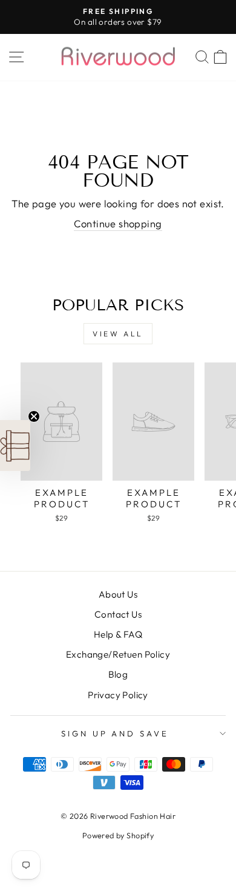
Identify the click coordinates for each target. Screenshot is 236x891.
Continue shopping (118, 223)
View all (118, 333)
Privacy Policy (118, 695)
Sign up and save (115, 733)
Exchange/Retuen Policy (118, 654)
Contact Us (118, 614)
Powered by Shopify (118, 835)
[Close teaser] (34, 416)
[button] (15, 445)
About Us (118, 594)
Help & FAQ (118, 634)
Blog (118, 674)
